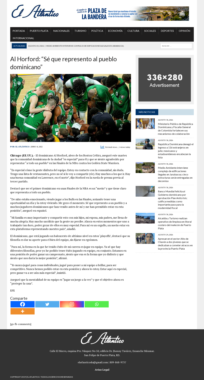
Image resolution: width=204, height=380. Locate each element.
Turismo (80, 30)
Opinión (184, 30)
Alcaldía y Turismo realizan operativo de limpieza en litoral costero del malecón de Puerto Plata (175, 223)
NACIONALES (61, 30)
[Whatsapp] (97, 304)
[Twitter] (47, 304)
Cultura (133, 30)
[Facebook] (23, 304)
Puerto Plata (39, 30)
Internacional (23, 38)
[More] (23, 311)
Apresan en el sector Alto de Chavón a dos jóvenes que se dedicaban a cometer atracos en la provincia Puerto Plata (175, 243)
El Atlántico (22, 146)
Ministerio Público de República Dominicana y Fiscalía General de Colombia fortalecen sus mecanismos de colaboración (175, 128)
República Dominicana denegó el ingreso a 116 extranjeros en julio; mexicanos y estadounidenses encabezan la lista (175, 151)
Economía (115, 30)
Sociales (150, 30)
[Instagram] (72, 304)
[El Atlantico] (39, 11)
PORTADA (19, 30)
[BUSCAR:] (176, 45)
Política (97, 30)
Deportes (167, 30)
